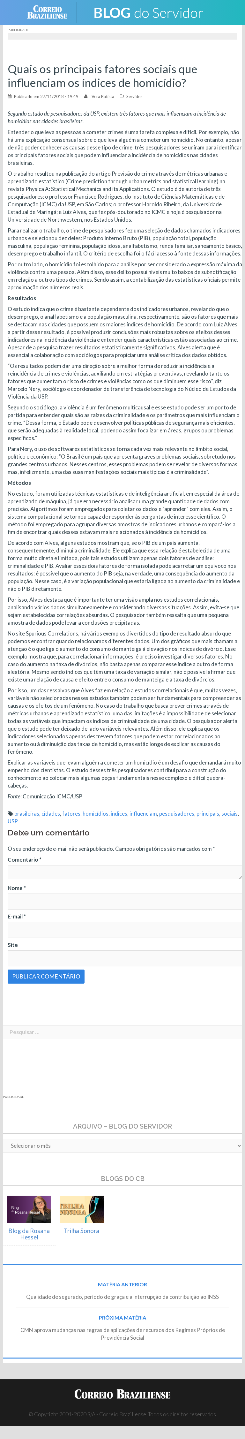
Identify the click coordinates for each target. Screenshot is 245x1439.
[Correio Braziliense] (52, 11)
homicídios (95, 813)
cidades (50, 813)
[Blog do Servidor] (148, 11)
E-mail (17, 916)
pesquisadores (176, 813)
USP (13, 821)
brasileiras (26, 813)
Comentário (24, 859)
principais (208, 813)
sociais (229, 813)
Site (13, 944)
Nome (17, 888)
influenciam (143, 813)
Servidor (134, 96)
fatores (71, 813)
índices (119, 813)
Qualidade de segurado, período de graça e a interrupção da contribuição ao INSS (122, 1296)
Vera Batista (103, 96)
